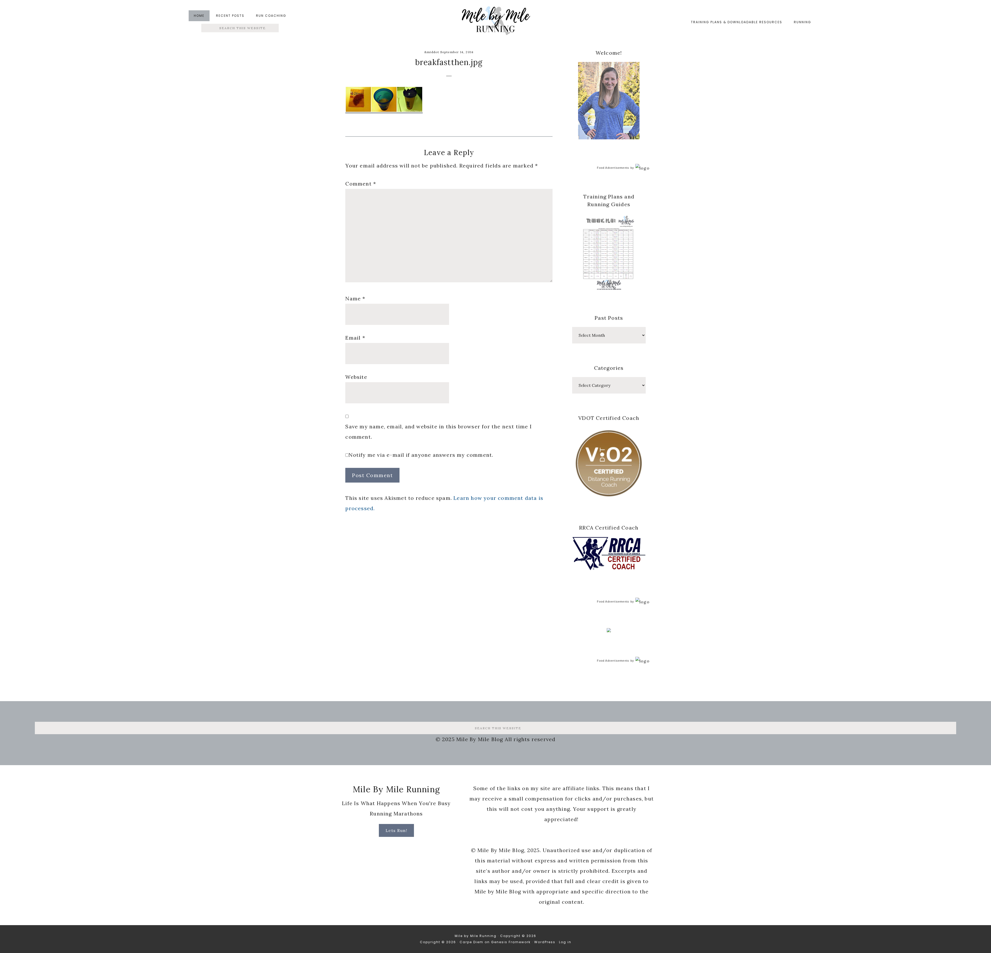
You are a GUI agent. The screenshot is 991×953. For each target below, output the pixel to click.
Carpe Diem (471, 942)
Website (356, 377)
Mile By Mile (495, 22)
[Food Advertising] (609, 630)
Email (355, 337)
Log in (565, 942)
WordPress (544, 942)
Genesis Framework (511, 942)
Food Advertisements (613, 167)
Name (355, 298)
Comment (360, 183)
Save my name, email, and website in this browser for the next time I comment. (438, 431)
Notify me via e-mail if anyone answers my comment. (421, 455)
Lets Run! (396, 830)
